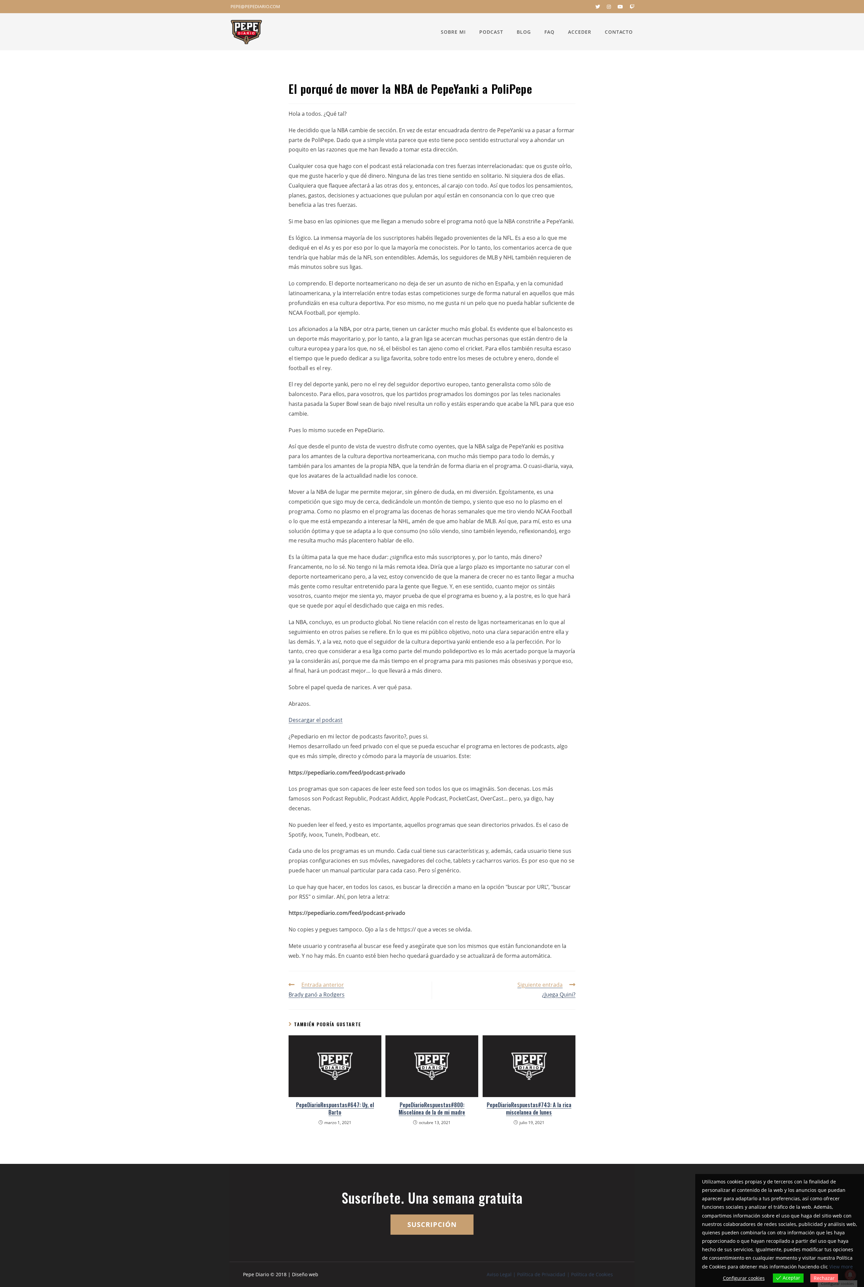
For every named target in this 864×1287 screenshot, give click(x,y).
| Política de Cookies (590, 1274)
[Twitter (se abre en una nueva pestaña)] (597, 6)
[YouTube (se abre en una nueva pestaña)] (620, 6)
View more (841, 1266)
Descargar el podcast (316, 720)
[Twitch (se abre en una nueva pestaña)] (630, 6)
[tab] (432, 737)
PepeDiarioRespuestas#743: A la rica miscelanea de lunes (529, 1108)
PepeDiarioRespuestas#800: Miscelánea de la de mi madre (432, 1108)
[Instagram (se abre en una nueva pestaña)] (608, 6)
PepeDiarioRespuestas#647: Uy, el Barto (335, 1108)
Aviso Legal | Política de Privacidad (526, 1274)
